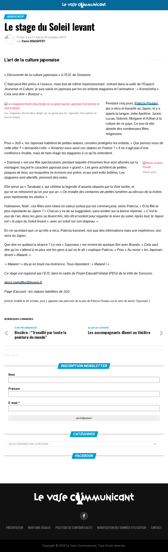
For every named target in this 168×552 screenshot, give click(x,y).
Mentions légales (39, 527)
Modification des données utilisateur (121, 527)
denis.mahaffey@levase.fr (23, 282)
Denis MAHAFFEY (33, 41)
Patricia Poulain (146, 103)
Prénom (14, 389)
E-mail (14, 403)
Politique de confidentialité (74, 527)
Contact (156, 527)
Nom (11, 374)
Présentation (14, 527)
